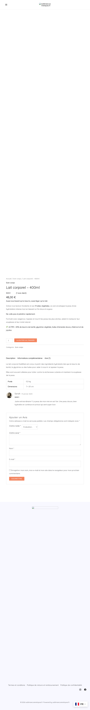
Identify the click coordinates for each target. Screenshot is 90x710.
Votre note (15, 426)
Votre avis (14, 433)
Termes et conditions (16, 685)
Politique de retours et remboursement (43, 685)
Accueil (8, 279)
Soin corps (17, 279)
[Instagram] (80, 690)
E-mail (12, 459)
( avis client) (21, 293)
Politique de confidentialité (71, 685)
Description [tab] (10, 358)
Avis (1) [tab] (48, 358)
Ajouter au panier (26, 340)
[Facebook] (85, 690)
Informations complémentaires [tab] (30, 358)
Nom (11, 448)
